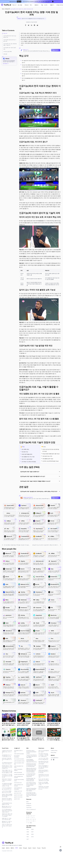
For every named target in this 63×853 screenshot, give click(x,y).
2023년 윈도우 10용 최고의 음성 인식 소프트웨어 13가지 (7, 780)
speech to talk (17, 798)
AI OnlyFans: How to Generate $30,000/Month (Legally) (31, 752)
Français (38, 848)
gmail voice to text (17, 793)
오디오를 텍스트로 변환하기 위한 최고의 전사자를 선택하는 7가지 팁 (7, 784)
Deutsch (34, 848)
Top (60, 850)
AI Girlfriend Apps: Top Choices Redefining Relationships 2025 (30, 779)
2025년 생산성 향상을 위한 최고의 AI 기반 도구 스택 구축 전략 (43, 771)
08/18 (32, 836)
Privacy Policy (53, 752)
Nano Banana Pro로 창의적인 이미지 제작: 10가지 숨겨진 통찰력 (43, 762)
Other (31, 822)
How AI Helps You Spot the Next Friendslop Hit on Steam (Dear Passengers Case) (31, 794)
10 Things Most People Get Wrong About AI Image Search (30, 775)
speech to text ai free (18, 797)
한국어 (16, 847)
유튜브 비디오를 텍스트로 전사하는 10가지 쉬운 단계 (7, 826)
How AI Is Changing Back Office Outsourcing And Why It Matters (31, 789)
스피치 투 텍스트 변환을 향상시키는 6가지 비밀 (6, 791)
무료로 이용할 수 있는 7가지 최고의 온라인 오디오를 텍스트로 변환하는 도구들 (7, 771)
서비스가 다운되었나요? (31, 809)
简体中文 (7, 848)
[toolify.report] (60, 847)
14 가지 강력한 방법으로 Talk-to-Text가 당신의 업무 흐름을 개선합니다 (7, 811)
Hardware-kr (28, 805)
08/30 (32, 829)
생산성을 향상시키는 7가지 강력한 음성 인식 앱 (7, 755)
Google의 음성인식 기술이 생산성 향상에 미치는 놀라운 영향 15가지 (7, 767)
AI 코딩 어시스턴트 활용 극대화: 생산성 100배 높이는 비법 (44, 783)
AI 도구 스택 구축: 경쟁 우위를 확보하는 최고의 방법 (44, 779)
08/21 (28, 836)
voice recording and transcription (18, 788)
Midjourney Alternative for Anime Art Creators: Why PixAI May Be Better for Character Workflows (31, 770)
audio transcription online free (19, 763)
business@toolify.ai (54, 757)
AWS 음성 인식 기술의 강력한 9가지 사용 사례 (7, 822)
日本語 (20, 848)
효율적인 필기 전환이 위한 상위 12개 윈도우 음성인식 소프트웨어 (7, 815)
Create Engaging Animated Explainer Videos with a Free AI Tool (31, 760)
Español (29, 848)
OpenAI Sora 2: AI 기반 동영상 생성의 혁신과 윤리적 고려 (44, 776)
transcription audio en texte (18, 751)
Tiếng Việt (44, 848)
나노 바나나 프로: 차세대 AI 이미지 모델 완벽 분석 (43, 759)
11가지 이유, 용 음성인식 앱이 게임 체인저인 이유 (7, 788)
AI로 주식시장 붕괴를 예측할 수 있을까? (44, 751)
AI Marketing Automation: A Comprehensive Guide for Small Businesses (31, 765)
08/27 (32, 831)
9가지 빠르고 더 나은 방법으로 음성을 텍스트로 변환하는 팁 (7, 776)
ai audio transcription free (19, 774)
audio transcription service (19, 760)
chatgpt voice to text (18, 791)
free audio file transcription (16, 756)
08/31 (28, 829)
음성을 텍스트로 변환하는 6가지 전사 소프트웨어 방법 (7, 800)
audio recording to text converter (18, 785)
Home (3, 9)
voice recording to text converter (18, 777)
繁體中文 (12, 848)
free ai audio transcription (19, 758)
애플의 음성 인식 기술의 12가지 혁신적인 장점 (6, 819)
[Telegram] (53, 759)
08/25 (32, 834)
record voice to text (18, 782)
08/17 (28, 839)
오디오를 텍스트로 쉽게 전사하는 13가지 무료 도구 (7, 763)
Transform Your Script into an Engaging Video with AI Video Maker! (31, 756)
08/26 (28, 834)
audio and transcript (18, 772)
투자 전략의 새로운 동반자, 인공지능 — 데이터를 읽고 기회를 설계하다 (43, 755)
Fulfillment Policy (54, 750)
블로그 (27, 801)
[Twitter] (51, 759)
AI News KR (7, 9)
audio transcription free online (18, 766)
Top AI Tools (28, 807)
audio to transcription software (18, 770)
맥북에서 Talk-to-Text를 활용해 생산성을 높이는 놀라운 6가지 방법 (7, 795)
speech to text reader (18, 795)
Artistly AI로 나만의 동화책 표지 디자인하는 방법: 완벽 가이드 (44, 788)
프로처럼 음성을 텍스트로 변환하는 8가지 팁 (7, 803)
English (3, 848)
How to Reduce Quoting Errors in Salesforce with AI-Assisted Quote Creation (31, 784)
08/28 (28, 831)
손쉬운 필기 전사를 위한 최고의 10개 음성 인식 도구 (7, 759)
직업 (42, 5)
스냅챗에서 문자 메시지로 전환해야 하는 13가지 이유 (7, 752)
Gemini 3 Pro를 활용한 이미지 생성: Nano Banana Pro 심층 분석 (43, 767)
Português (25, 848)
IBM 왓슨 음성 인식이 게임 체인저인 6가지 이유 (6, 807)
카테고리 (27, 5)
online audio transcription (19, 753)
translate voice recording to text (19, 780)
